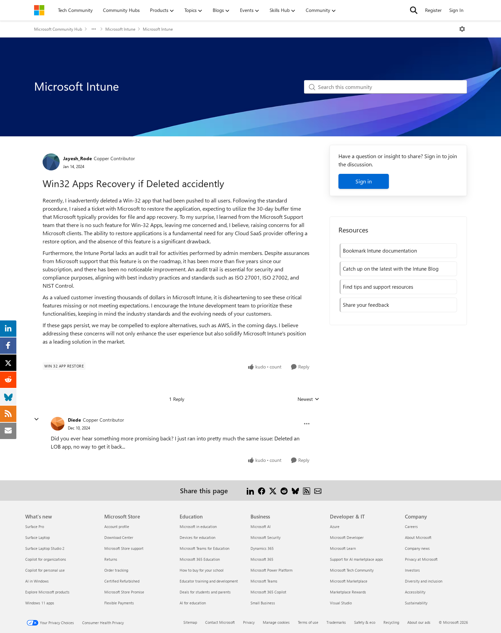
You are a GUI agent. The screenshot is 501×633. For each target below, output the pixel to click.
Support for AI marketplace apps (356, 559)
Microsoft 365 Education (200, 559)
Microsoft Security (265, 537)
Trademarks (336, 622)
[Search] (414, 10)
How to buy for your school (202, 570)
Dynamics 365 (262, 548)
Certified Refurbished (121, 581)
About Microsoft (418, 537)
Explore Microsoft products (47, 591)
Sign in (363, 181)
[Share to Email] (317, 490)
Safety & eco (364, 622)
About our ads (418, 622)
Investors (412, 570)
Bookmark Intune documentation (380, 250)
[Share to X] (272, 490)
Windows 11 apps (39, 602)
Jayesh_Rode (77, 158)
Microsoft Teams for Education (204, 548)
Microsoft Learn (343, 548)
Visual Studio (341, 602)
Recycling (391, 622)
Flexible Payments (119, 602)
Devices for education (197, 537)
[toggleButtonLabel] (462, 29)
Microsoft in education (198, 526)
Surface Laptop (37, 537)
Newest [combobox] (308, 399)
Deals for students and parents (205, 591)
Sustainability (416, 602)
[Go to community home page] (39, 10)
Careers (411, 526)
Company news (417, 548)
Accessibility (415, 591)
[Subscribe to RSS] (306, 490)
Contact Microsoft (220, 622)
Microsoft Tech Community (352, 570)
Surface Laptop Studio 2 (44, 548)
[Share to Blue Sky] (295, 490)
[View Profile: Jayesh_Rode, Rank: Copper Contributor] (51, 161)
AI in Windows (37, 581)
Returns (110, 559)
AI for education (193, 602)
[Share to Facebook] (261, 490)
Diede (74, 420)
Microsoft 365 (261, 559)
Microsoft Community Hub (58, 29)
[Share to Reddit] (284, 490)
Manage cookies (276, 622)
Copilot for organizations (45, 559)
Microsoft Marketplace (348, 581)
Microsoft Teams (263, 581)
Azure (334, 526)
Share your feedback (366, 304)
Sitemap (190, 622)
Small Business (262, 602)
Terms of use (308, 622)
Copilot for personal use (45, 570)
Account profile (116, 526)
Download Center (118, 537)
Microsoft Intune (120, 29)
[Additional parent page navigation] (94, 29)
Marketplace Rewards (348, 591)
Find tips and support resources (378, 286)
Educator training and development (209, 581)
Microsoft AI (260, 526)
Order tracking (116, 570)
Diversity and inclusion (423, 581)
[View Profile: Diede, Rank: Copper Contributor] (57, 424)
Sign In (456, 10)
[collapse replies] (36, 419)
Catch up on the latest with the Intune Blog (391, 268)
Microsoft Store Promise (124, 591)
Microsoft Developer (347, 537)
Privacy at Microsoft (421, 559)
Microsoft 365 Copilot (268, 591)
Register (433, 10)
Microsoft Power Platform (271, 570)
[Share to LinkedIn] (250, 490)
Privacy (249, 622)
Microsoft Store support (123, 548)
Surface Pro (34, 526)
